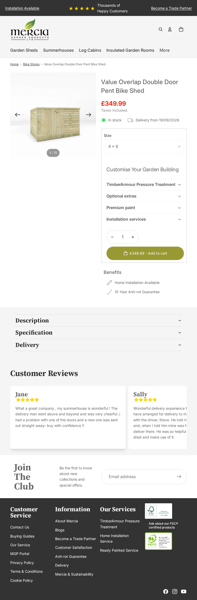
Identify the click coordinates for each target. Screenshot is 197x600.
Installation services (126, 219)
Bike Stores (31, 64)
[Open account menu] (169, 29)
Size (107, 135)
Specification (34, 332)
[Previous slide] (4, 8)
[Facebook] (166, 591)
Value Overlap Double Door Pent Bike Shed (74, 64)
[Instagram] (175, 591)
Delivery (27, 345)
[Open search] (160, 29)
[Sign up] (179, 476)
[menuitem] (164, 50)
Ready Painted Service (119, 550)
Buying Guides (22, 536)
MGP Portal (19, 553)
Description (32, 320)
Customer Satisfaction (73, 547)
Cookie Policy (21, 580)
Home (14, 64)
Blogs (59, 530)
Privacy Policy (22, 562)
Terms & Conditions (26, 571)
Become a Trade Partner (75, 538)
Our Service (20, 545)
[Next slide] (192, 8)
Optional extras (121, 196)
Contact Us (19, 527)
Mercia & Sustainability (74, 574)
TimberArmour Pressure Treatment (140, 184)
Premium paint (120, 207)
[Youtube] (184, 591)
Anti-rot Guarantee (70, 556)
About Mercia (66, 521)
